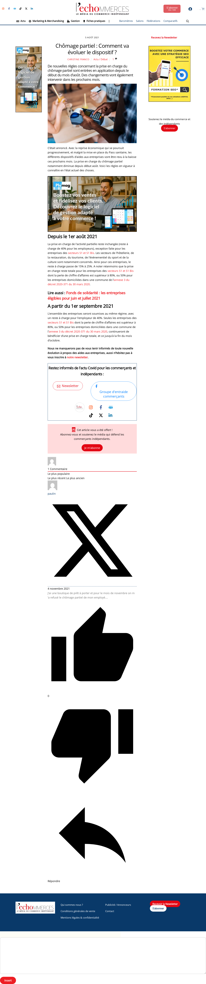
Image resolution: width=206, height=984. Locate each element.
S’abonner (169, 128)
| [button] (109, 21)
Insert (8, 980)
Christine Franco (78, 59)
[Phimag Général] (92, 231)
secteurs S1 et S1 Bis (81, 253)
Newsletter (70, 386)
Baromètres (126, 21)
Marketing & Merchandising (48, 21)
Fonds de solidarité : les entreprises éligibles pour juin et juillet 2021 (86, 295)
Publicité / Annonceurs (118, 904)
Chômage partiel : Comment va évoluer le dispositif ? (92, 49)
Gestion (75, 21)
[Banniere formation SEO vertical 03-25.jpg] (169, 101)
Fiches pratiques (95, 21)
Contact (109, 911)
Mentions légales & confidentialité (80, 917)
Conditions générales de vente (78, 911)
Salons (140, 21)
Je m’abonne (92, 448)
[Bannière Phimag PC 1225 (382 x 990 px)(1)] (29, 111)
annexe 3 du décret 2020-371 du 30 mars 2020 (78, 331)
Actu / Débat (100, 59)
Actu (23, 21)
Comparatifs (170, 21)
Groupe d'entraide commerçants (114, 394)
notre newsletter (77, 357)
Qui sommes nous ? (72, 904)
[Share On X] (92, 584)
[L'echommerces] (35, 912)
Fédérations (153, 21)
